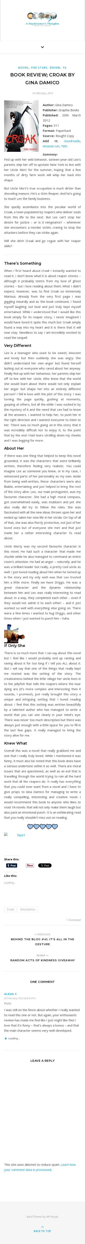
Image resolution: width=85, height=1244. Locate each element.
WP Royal (52, 1216)
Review (55, 67)
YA (64, 67)
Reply (7, 1003)
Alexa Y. (10, 994)
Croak (10, 909)
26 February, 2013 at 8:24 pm (20, 998)
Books (23, 67)
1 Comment (73, 920)
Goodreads (72, 141)
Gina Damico (27, 909)
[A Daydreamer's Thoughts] (42, 19)
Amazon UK (51, 146)
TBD (64, 146)
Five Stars (39, 67)
